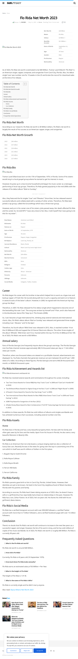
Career (6, 94)
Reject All (26, 651)
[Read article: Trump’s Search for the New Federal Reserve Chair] (57, 604)
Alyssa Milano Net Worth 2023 (21, 590)
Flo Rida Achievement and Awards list (15, 99)
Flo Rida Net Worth (9, 87)
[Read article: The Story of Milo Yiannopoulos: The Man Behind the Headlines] (32, 604)
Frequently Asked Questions (12, 116)
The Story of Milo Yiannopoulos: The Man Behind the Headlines (42, 605)
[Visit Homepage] (39, 3)
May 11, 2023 (32, 22)
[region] (26, 644)
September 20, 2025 (41, 610)
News (8, 13)
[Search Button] (75, 3)
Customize (13, 651)
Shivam (23, 22)
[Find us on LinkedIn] (54, 651)
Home (4, 13)
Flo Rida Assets (8, 101)
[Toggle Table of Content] (24, 84)
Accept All (40, 651)
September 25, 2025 (16, 612)
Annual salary (7, 97)
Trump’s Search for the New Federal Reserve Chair (68, 604)
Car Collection (10, 106)
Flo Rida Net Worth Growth (12, 89)
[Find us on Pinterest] (51, 651)
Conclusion (7, 113)
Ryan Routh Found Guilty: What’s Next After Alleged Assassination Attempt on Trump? (17, 606)
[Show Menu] (3, 3)
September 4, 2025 (16, 628)
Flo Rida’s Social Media (10, 111)
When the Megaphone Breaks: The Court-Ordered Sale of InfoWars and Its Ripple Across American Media (18, 621)
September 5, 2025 (66, 608)
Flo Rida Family (8, 108)
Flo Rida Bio (7, 92)
